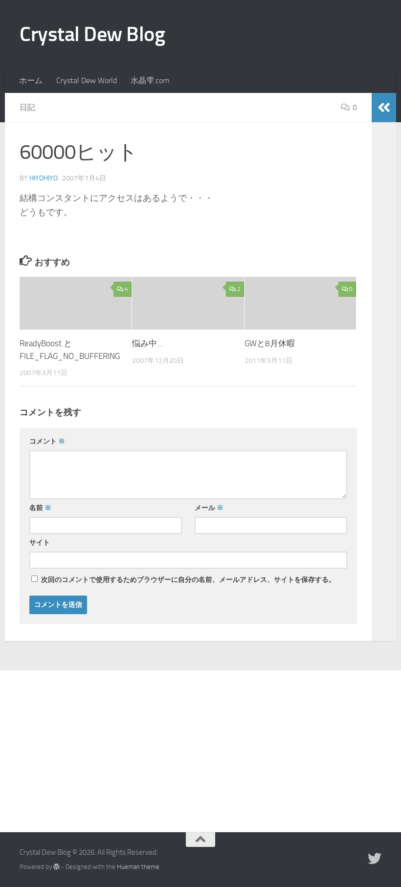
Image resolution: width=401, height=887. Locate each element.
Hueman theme (138, 866)
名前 (40, 508)
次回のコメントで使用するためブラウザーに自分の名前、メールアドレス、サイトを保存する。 (188, 580)
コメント (47, 441)
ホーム (31, 80)
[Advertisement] (200, 743)
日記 (27, 107)
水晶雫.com (150, 80)
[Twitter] (374, 858)
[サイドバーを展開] (384, 107)
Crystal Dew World (86, 80)
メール (209, 508)
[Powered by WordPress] (56, 867)
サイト (39, 542)
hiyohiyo (43, 178)
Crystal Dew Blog (92, 34)
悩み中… (147, 343)
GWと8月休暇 (270, 343)
